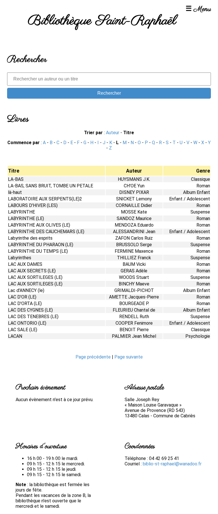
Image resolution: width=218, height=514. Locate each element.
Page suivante (128, 357)
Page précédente (94, 357)
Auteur (112, 132)
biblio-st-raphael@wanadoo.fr (172, 464)
